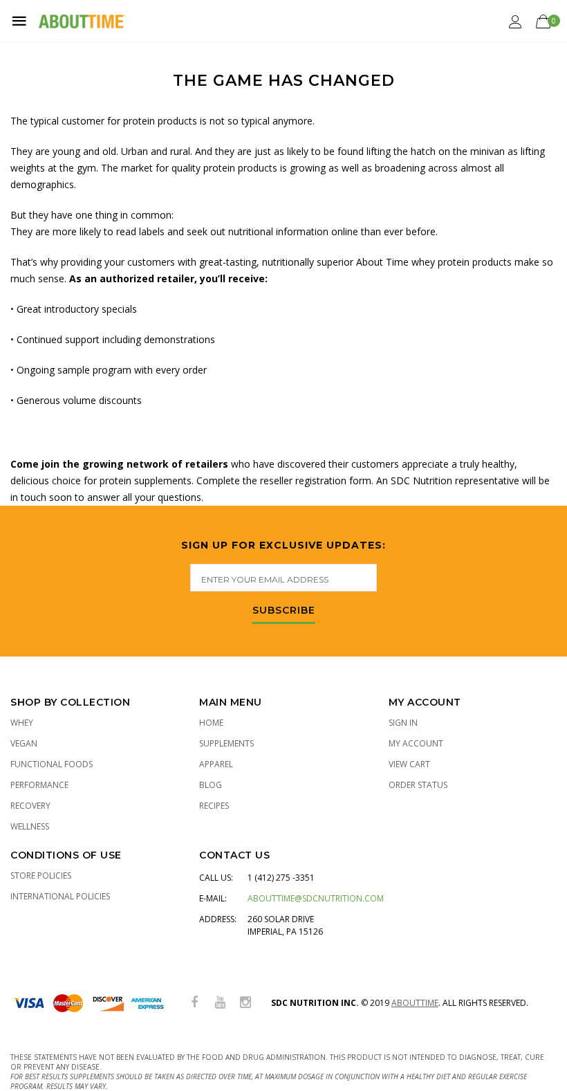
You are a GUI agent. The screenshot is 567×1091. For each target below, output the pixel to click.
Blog (210, 785)
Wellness (29, 826)
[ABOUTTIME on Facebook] (194, 1003)
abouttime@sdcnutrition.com (316, 898)
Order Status (418, 785)
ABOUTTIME (414, 1003)
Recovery (30, 806)
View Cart (409, 764)
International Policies (60, 896)
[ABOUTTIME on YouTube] (220, 1003)
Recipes (214, 806)
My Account (416, 743)
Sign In (403, 722)
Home (211, 722)
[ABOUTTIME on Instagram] (245, 1003)
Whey (21, 722)
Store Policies (40, 875)
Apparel (216, 764)
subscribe (283, 610)
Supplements (226, 743)
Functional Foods (51, 764)
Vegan (23, 743)
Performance (39, 785)
